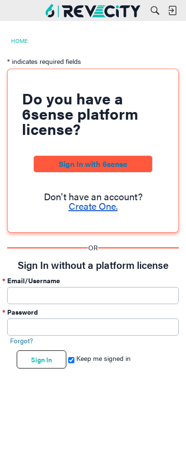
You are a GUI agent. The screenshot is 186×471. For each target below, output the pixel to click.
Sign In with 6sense (93, 163)
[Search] (155, 10)
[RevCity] (93, 10)
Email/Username (33, 280)
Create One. (93, 206)
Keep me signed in (102, 358)
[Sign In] (172, 10)
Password (22, 312)
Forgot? (21, 340)
